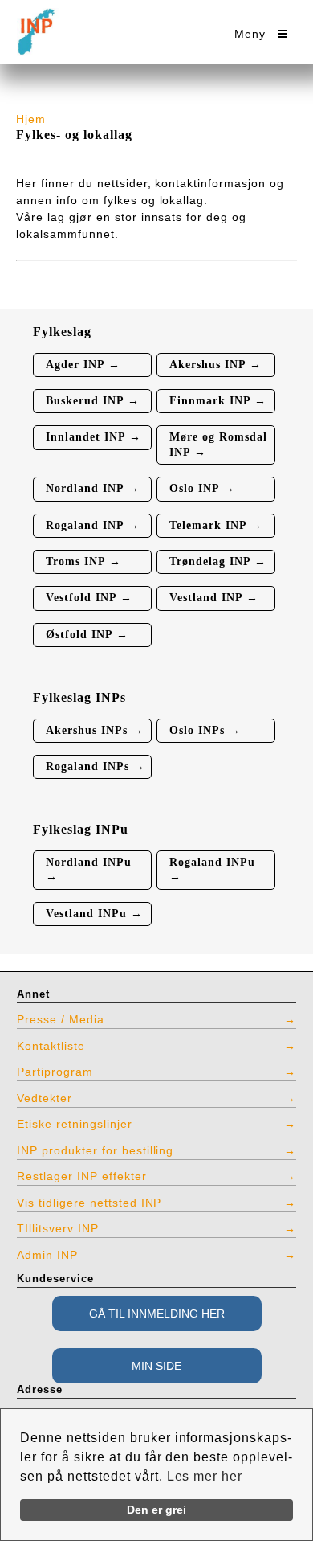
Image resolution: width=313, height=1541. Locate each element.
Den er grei (156, 1509)
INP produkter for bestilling (95, 1150)
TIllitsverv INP (58, 1228)
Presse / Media (60, 1019)
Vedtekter (44, 1098)
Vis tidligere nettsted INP (89, 1202)
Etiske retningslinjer (74, 1123)
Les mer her (205, 1476)
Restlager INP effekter (82, 1176)
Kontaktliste (51, 1045)
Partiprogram (55, 1071)
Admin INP (47, 1254)
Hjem (31, 119)
